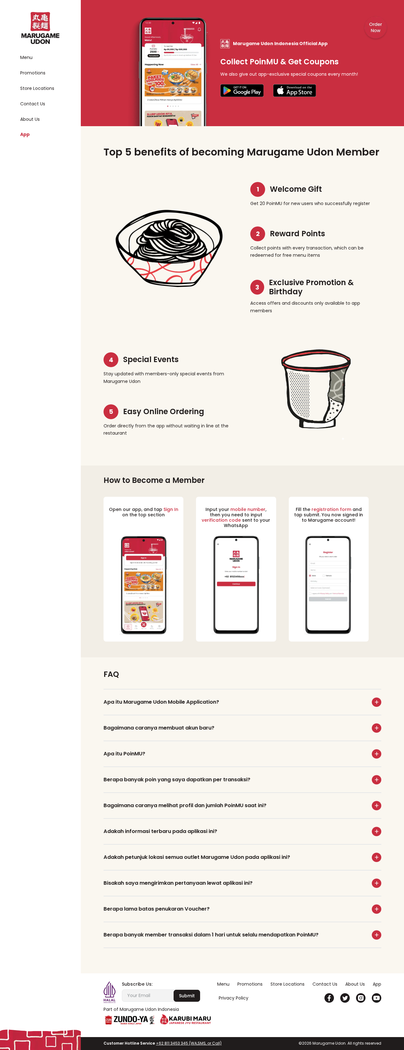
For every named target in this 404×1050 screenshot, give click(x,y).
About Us (30, 119)
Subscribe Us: (137, 984)
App (25, 134)
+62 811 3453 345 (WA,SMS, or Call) (189, 1043)
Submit (187, 996)
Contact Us (32, 104)
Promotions (32, 73)
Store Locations (37, 88)
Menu (26, 57)
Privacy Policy (233, 998)
